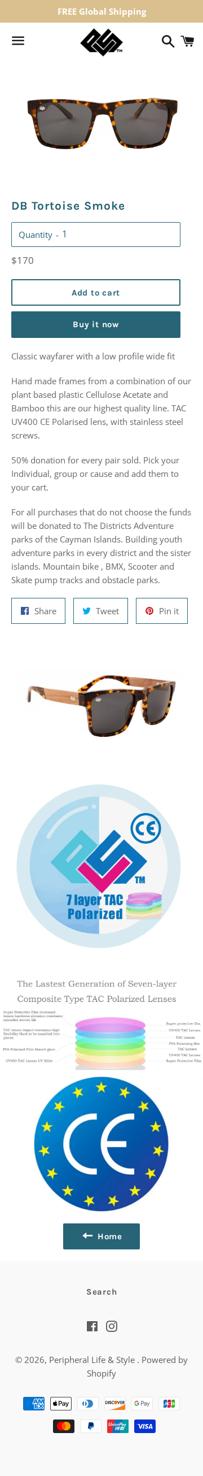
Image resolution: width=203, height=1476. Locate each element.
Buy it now (96, 324)
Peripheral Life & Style (93, 1359)
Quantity (35, 234)
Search (101, 1292)
